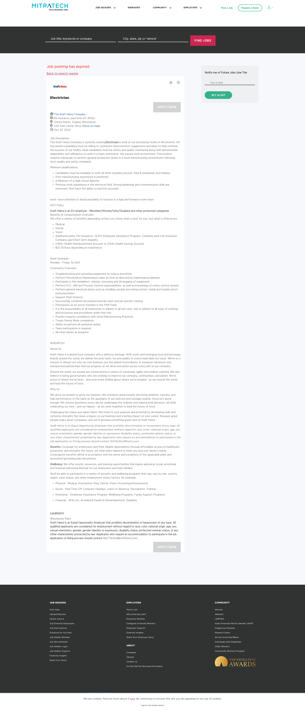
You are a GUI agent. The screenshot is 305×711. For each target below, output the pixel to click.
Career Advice (57, 619)
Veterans (219, 614)
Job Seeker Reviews (60, 637)
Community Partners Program (230, 651)
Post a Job (227, 8)
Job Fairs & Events (59, 642)
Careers (130, 657)
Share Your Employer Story (140, 637)
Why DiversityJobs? (136, 614)
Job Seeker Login (58, 646)
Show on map (91, 126)
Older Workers (222, 646)
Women (219, 610)
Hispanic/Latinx (222, 633)
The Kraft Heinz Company (70, 114)
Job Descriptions (58, 628)
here (132, 698)
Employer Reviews (135, 619)
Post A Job (131, 610)
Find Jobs (54, 610)
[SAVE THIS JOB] (178, 82)
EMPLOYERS (190, 7)
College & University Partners (140, 623)
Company (131, 652)
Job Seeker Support (60, 651)
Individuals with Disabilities (228, 642)
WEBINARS (134, 7)
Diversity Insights (58, 656)
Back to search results (62, 73)
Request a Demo (250, 8)
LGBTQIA (219, 619)
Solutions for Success (61, 633)
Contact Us (131, 662)
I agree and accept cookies (153, 705)
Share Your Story (58, 660)
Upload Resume (58, 614)
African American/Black (227, 637)
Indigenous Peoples (225, 628)
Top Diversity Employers (62, 623)
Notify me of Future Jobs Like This (226, 72)
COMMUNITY (160, 7)
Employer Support (135, 628)
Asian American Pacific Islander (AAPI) (234, 623)
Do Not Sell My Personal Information (144, 666)
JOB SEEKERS (103, 7)
